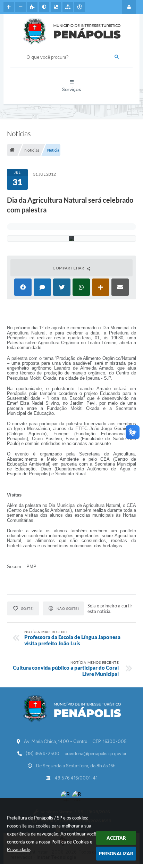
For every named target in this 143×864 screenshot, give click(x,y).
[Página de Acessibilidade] (79, 7)
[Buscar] (117, 57)
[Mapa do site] (67, 7)
